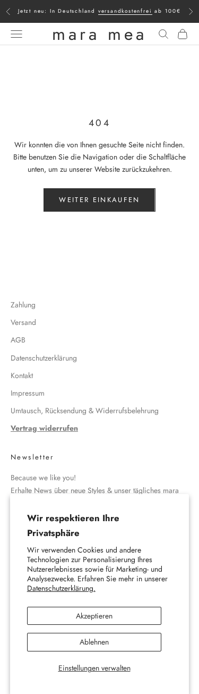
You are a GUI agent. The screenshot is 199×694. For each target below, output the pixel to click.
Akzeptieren (94, 616)
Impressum (28, 393)
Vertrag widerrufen (44, 428)
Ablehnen (94, 642)
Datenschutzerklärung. (61, 588)
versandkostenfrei (125, 11)
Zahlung (23, 304)
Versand (23, 322)
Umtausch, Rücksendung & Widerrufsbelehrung (85, 410)
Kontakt (22, 375)
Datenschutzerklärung (44, 358)
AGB (18, 340)
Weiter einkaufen (99, 200)
